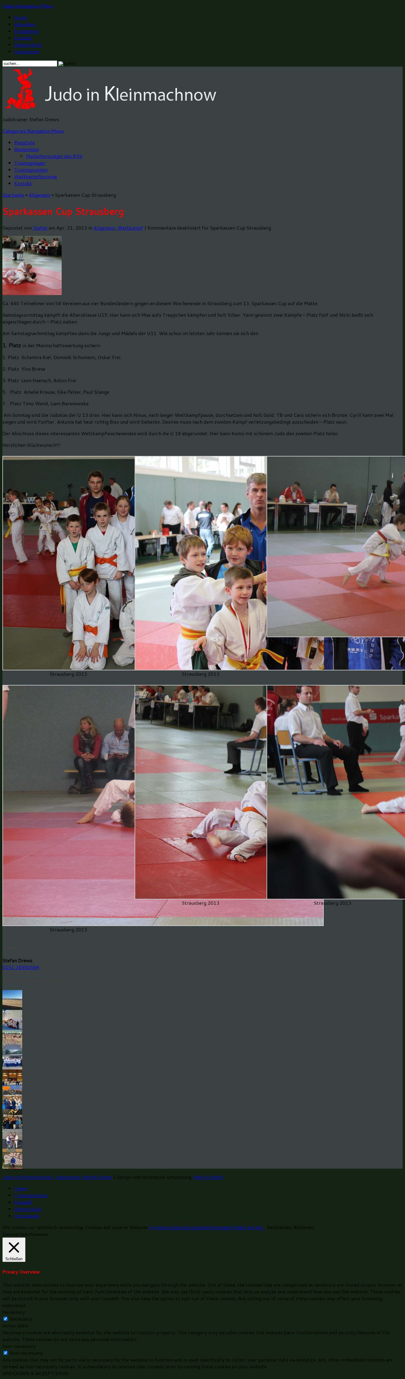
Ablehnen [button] (303, 1227)
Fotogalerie (26, 31)
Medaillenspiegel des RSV (54, 156)
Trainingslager (30, 162)
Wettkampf (130, 227)
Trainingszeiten (31, 169)
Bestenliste (26, 149)
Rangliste (24, 142)
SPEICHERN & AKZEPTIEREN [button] (35, 1373)
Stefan (40, 227)
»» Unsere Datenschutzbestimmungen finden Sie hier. (206, 1227)
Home (20, 17)
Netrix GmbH (208, 1176)
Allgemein (39, 194)
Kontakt (23, 37)
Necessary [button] (13, 1311)
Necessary (20, 1318)
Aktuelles (24, 24)
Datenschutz (28, 44)
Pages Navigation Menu (27, 5)
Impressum (26, 51)
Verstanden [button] (279, 1227)
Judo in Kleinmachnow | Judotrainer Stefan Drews (57, 1176)
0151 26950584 (20, 967)
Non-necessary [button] (19, 1346)
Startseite (13, 194)
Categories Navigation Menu (33, 130)
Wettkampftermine (35, 176)
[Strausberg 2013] (163, 924)
